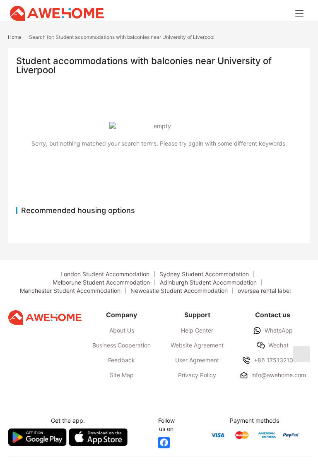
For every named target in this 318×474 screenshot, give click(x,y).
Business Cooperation (121, 345)
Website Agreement (197, 345)
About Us (121, 330)
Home (15, 37)
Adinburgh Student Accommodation (208, 282)
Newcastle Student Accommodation (179, 290)
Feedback (121, 360)
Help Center (197, 330)
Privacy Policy (197, 374)
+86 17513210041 (279, 360)
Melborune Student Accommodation (101, 282)
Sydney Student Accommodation (204, 274)
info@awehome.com (278, 374)
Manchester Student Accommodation (70, 290)
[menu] (299, 13)
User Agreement (197, 360)
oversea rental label (264, 290)
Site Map (122, 374)
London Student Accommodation (104, 274)
